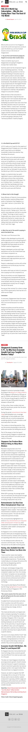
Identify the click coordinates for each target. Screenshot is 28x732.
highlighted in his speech (16, 587)
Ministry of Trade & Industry (18, 392)
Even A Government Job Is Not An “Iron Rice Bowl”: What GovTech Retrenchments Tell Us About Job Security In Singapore (13, 691)
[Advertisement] (14, 130)
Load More (14, 706)
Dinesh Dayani (10, 19)
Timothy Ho (10, 362)
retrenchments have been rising (13, 413)
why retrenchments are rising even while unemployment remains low (13, 522)
